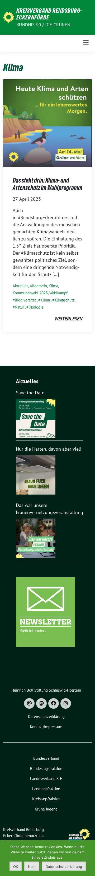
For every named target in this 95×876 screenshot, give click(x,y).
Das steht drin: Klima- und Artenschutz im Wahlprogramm (47, 184)
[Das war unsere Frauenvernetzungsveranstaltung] (35, 538)
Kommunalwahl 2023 (30, 292)
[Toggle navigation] (86, 43)
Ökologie (36, 307)
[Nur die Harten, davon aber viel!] (35, 475)
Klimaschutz (64, 300)
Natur (19, 307)
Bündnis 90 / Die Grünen (43, 25)
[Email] (29, 703)
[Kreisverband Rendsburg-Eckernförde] (8, 17)
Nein (32, 866)
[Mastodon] (41, 703)
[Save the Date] (35, 418)
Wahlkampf (58, 292)
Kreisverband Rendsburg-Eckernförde (49, 14)
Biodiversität (25, 300)
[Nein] (88, 858)
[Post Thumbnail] (47, 123)
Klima (53, 285)
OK (15, 866)
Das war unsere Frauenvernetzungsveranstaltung (49, 508)
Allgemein (38, 285)
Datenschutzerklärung (64, 866)
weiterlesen (68, 319)
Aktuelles (20, 285)
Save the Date (30, 393)
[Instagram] (65, 703)
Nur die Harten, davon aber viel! (48, 449)
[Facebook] (53, 703)
